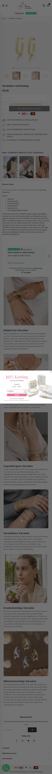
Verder (17, 395)
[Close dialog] (51, 371)
